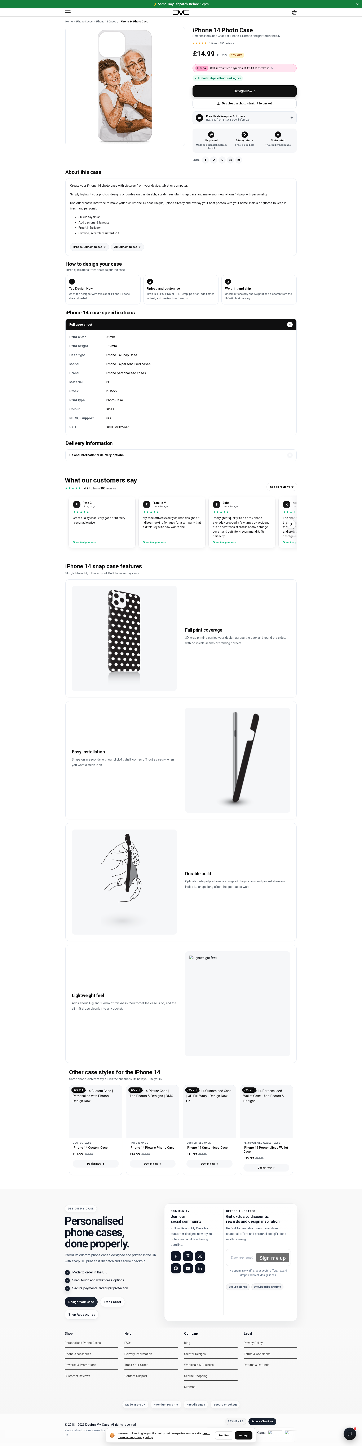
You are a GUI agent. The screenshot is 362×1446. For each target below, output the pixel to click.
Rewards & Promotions (80, 1365)
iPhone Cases (84, 21)
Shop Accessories (81, 1314)
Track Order (112, 1302)
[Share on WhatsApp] (222, 160)
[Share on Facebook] (205, 160)
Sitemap (189, 1387)
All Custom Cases (125, 246)
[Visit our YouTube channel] (188, 1268)
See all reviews (280, 486)
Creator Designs (195, 1354)
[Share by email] (238, 160)
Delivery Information (138, 1354)
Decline (224, 1435)
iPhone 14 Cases (106, 21)
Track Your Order (136, 1365)
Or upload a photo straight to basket (247, 103)
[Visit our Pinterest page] (176, 1268)
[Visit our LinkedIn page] (200, 1268)
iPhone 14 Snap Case (121, 355)
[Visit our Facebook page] (176, 1256)
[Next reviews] (291, 524)
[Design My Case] (181, 12)
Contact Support (135, 1376)
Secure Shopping (195, 1376)
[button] (68, 12)
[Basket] (294, 12)
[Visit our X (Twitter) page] (200, 1256)
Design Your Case (81, 1302)
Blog (187, 1343)
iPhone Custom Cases (87, 246)
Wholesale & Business (199, 1365)
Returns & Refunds (256, 1365)
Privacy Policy (253, 1343)
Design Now (243, 91)
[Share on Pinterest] (230, 160)
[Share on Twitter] (213, 160)
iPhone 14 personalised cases (128, 364)
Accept (243, 1435)
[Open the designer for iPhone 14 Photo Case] (125, 86)
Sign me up (273, 1258)
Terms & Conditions (257, 1354)
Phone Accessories (78, 1354)
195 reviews (227, 43)
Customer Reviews (77, 1376)
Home (69, 21)
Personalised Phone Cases (83, 1343)
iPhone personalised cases (126, 373)
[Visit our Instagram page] (188, 1256)
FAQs (127, 1343)
